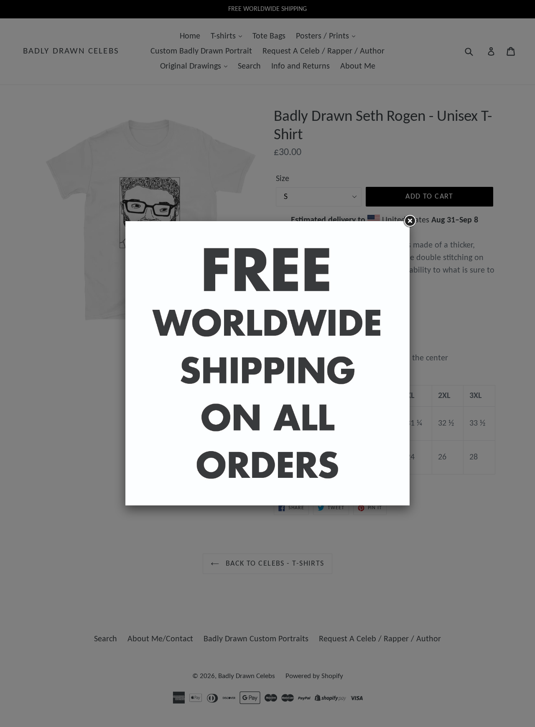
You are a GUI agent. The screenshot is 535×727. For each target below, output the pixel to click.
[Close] (409, 221)
